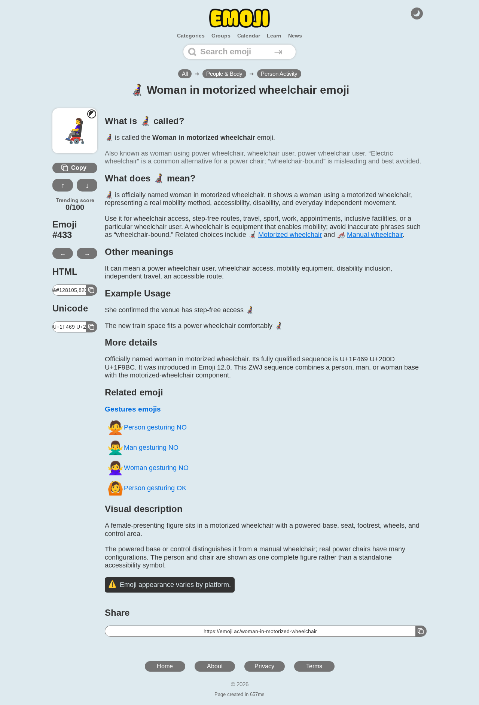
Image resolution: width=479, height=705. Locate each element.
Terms (314, 666)
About (215, 666)
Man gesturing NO (143, 447)
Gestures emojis (133, 409)
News (295, 36)
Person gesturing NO (147, 427)
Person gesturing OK (146, 488)
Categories (191, 36)
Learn (274, 36)
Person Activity (279, 73)
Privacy (264, 666)
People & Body (224, 73)
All (185, 73)
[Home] (239, 18)
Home (165, 666)
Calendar (248, 36)
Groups (221, 36)
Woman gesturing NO (148, 468)
